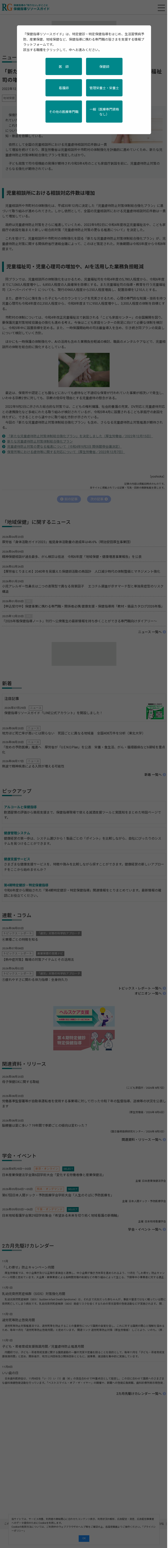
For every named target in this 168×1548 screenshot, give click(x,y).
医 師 (64, 67)
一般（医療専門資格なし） (104, 111)
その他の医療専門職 (63, 112)
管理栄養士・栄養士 (104, 88)
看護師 (64, 88)
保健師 (104, 67)
